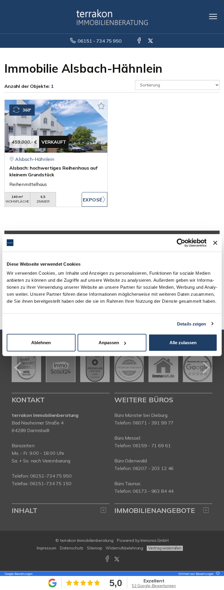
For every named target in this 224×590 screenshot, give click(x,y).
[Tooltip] (217, 573)
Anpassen (109, 342)
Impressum (46, 548)
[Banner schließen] (215, 243)
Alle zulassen (183, 342)
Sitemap (94, 548)
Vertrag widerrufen (164, 548)
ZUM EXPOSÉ (94, 199)
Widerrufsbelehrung (124, 548)
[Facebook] (139, 41)
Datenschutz (72, 548)
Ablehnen (41, 342)
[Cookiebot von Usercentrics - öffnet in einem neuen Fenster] (180, 242)
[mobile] (213, 16)
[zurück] (18, 367)
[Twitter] (151, 41)
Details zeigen (191, 323)
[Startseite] (112, 17)
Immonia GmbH (155, 540)
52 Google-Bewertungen (154, 585)
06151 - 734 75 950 (99, 41)
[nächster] (205, 367)
